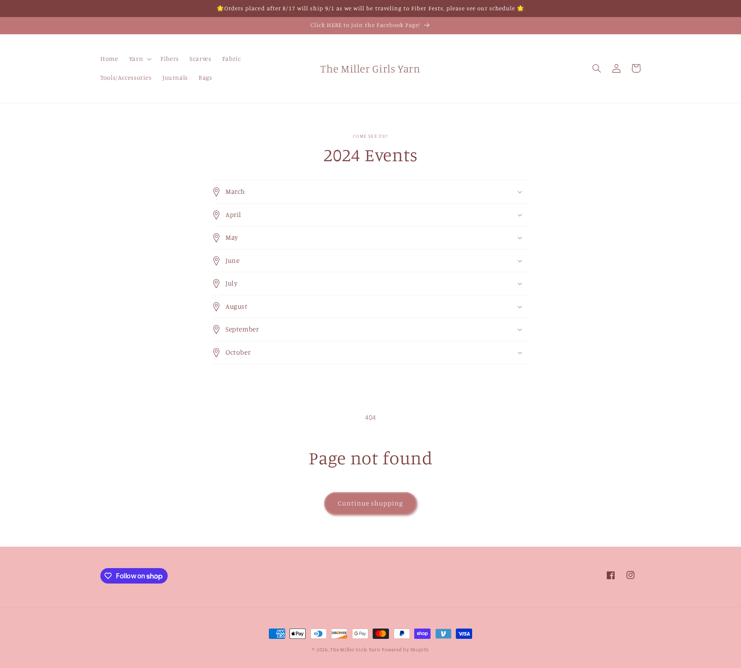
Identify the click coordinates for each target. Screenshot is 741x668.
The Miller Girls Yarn (355, 650)
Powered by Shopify (405, 650)
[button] (139, 59)
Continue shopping (371, 503)
